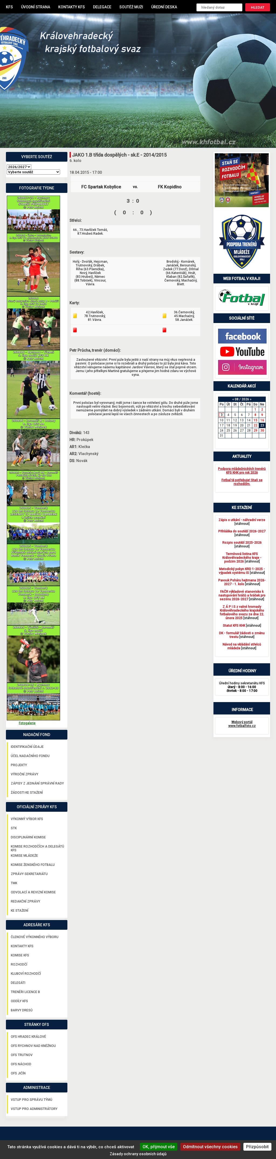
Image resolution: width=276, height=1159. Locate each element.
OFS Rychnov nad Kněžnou (33, 1046)
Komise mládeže (24, 856)
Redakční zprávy (25, 901)
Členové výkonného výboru (34, 937)
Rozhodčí (19, 964)
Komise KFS (20, 955)
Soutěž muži (131, 7)
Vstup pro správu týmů (31, 1100)
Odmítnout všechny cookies (210, 1146)
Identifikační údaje (27, 747)
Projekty (19, 765)
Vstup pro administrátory (34, 1109)
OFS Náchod (21, 1064)
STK (14, 828)
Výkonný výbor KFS (27, 819)
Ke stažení (19, 910)
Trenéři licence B (25, 992)
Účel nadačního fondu (30, 756)
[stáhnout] (242, 522)
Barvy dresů (22, 1010)
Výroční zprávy (24, 774)
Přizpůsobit (257, 1146)
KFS (9, 7)
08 (237, 399)
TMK (14, 883)
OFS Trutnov (22, 1055)
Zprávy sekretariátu (29, 874)
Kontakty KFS (71, 7)
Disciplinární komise (28, 837)
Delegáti (18, 983)
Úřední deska (164, 7)
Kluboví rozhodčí (26, 974)
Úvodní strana (35, 7)
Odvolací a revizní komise (33, 892)
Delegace (102, 7)
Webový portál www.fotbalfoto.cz (242, 724)
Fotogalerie (27, 723)
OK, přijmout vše (159, 1146)
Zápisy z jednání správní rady (37, 783)
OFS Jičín (18, 1073)
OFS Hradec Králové (28, 1037)
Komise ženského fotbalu (33, 865)
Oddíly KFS (19, 1001)
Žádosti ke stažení (27, 792)
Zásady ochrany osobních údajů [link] (138, 1154)
